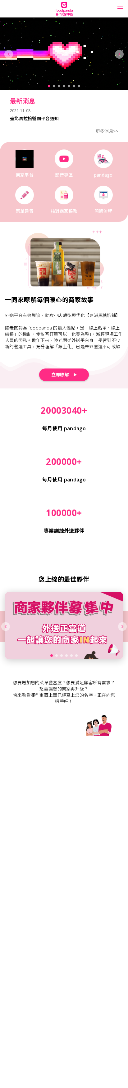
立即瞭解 (60, 375)
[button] (120, 8)
